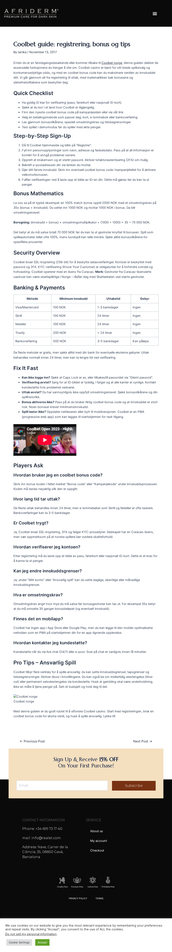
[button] (154, 13)
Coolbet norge (112, 63)
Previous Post (32, 741)
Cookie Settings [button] (19, 942)
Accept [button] (42, 942)
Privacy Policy (78, 898)
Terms (99, 898)
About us (96, 831)
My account (98, 841)
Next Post (142, 741)
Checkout (97, 850)
